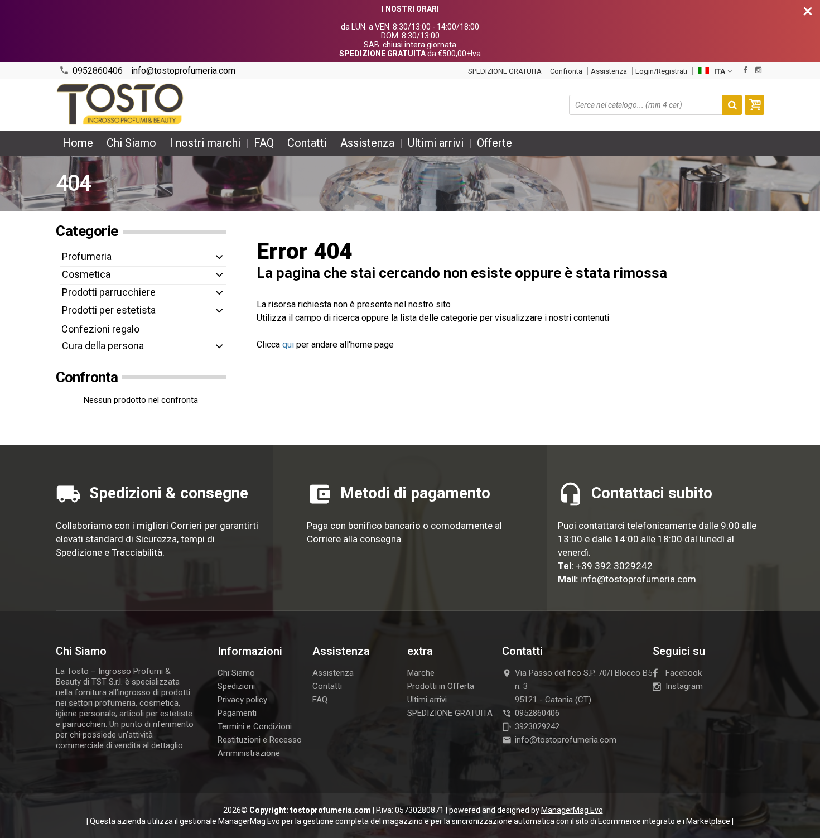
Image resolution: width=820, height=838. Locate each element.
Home (77, 143)
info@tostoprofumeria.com (183, 71)
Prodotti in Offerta (440, 686)
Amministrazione (249, 753)
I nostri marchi (205, 143)
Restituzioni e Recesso (260, 740)
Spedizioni (236, 686)
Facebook (683, 673)
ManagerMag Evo (572, 810)
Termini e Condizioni (255, 726)
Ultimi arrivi (436, 143)
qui (288, 344)
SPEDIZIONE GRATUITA (505, 71)
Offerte (494, 143)
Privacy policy (242, 700)
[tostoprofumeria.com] (121, 105)
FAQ (264, 143)
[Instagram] (758, 70)
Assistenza (609, 71)
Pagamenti (237, 713)
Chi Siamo (131, 143)
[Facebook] (745, 70)
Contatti (307, 143)
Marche (421, 673)
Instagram (684, 686)
